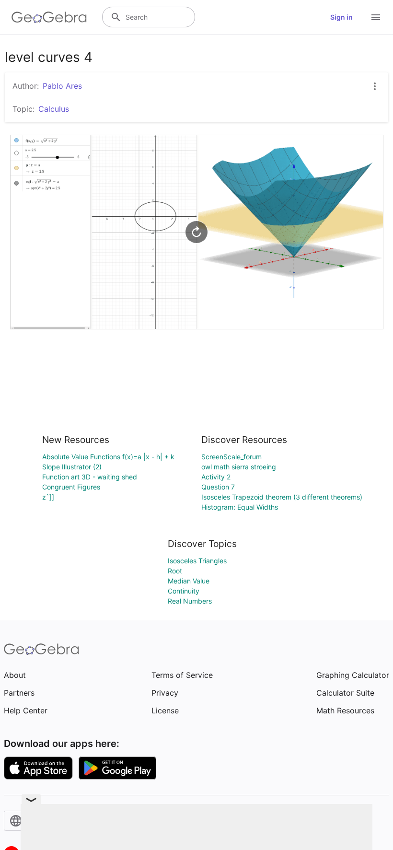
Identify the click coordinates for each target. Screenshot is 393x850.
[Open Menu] (375, 17)
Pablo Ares (62, 86)
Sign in (341, 17)
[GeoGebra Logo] (49, 17)
